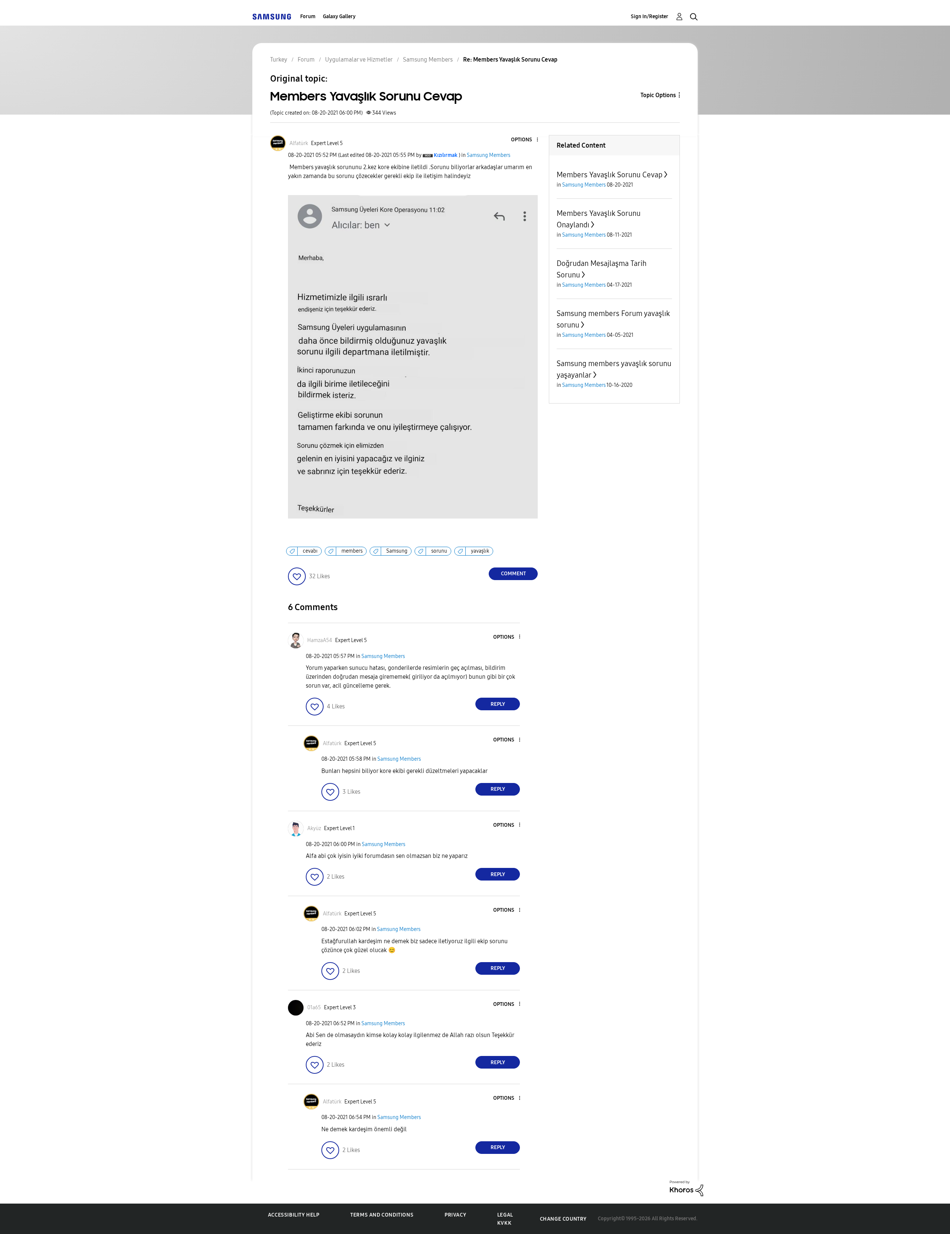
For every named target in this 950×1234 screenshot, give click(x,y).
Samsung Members (488, 155)
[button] (525, 140)
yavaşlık (480, 551)
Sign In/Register (649, 16)
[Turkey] (271, 16)
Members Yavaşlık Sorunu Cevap (609, 174)
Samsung (396, 551)
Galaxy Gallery (339, 16)
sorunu (439, 551)
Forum (307, 16)
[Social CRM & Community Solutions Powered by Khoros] (686, 1187)
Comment (513, 573)
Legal (505, 1215)
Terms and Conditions (381, 1215)
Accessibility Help (294, 1215)
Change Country (563, 1219)
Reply (498, 704)
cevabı (310, 551)
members (352, 551)
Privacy (455, 1215)
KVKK (504, 1223)
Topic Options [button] (658, 95)
